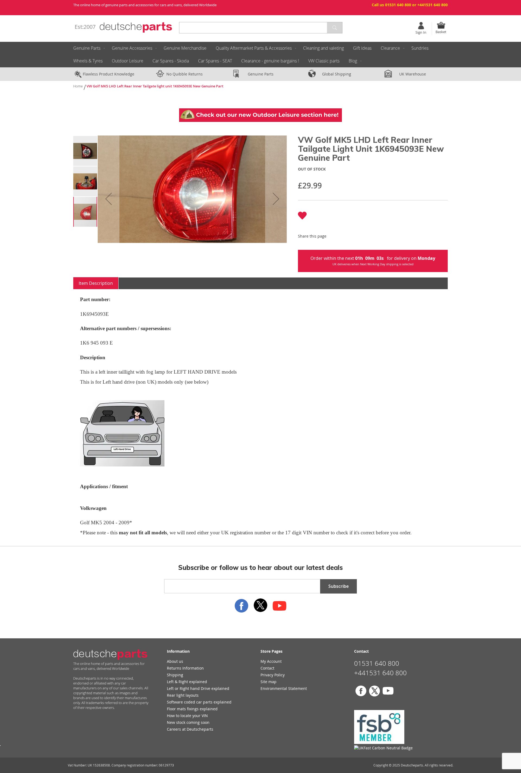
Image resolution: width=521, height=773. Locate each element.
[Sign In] (421, 25)
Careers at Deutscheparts (190, 729)
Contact (267, 668)
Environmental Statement (283, 688)
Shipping (175, 674)
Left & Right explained (187, 681)
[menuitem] (88, 48)
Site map (268, 681)
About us (175, 661)
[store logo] (136, 27)
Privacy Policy (272, 674)
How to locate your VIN (187, 715)
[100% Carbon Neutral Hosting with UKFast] (383, 747)
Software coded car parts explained (199, 702)
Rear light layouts (183, 695)
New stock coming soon (188, 722)
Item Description (96, 283)
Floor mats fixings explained (192, 708)
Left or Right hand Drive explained (198, 688)
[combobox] (260, 27)
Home (78, 86)
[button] (108, 198)
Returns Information (185, 668)
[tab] (96, 283)
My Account (271, 661)
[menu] (260, 54)
